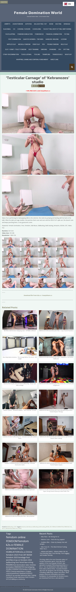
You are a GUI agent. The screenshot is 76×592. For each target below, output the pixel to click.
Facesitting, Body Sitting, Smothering (57, 29)
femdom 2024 (26, 560)
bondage (22, 557)
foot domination (19, 565)
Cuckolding (37, 29)
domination (10, 567)
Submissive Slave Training (28, 575)
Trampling (46, 54)
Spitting (66, 49)
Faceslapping (10, 34)
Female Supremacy (19, 577)
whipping (31, 567)
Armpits (7, 24)
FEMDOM (66, 527)
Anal (26, 567)
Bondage (67, 24)
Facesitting (9, 577)
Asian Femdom (18, 24)
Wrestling (54, 59)
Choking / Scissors (23, 29)
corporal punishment (12, 573)
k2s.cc (3, 528)
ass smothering (20, 579)
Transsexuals (57, 54)
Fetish (27, 577)
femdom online (15, 537)
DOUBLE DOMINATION (14, 569)
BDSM (51, 24)
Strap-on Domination (11, 54)
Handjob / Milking (52, 39)
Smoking (44, 49)
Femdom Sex (39, 34)
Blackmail (7, 29)
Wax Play (68, 54)
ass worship (16, 575)
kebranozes (9, 528)
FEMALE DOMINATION (58, 527)
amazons (23, 527)
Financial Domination (54, 34)
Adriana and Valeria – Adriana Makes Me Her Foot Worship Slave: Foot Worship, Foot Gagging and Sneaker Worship (54, 553)
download (22, 573)
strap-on (16, 560)
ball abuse (29, 527)
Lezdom (63, 39)
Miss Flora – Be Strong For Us (50, 537)
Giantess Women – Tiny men (33, 39)
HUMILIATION (12, 551)
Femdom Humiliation (25, 34)
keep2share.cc (21, 571)
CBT (51, 527)
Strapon (28, 571)
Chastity (13, 571)
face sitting (28, 562)
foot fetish (20, 562)
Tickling (37, 54)
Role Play (64, 44)
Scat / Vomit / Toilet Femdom (15, 49)
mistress (33, 565)
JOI (10, 579)
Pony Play (36, 44)
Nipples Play (11, 44)
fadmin (42, 86)
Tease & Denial (26, 54)
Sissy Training (33, 49)
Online (20, 528)
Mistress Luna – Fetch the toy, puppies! (53, 539)
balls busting (42, 527)
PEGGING (9, 565)
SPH (59, 49)
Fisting (66, 34)
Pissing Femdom (52, 44)
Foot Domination (14, 39)
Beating (58, 24)
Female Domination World (38, 13)
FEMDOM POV (19, 567)
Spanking (52, 49)
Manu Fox (15, 528)
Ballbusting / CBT (40, 24)
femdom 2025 (12, 557)
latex (27, 565)
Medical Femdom (24, 44)
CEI (14, 29)
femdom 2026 (27, 569)
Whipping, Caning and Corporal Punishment (32, 59)
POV (43, 44)
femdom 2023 (12, 554)
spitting (13, 579)
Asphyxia (28, 24)
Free (71, 527)
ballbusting (35, 527)
